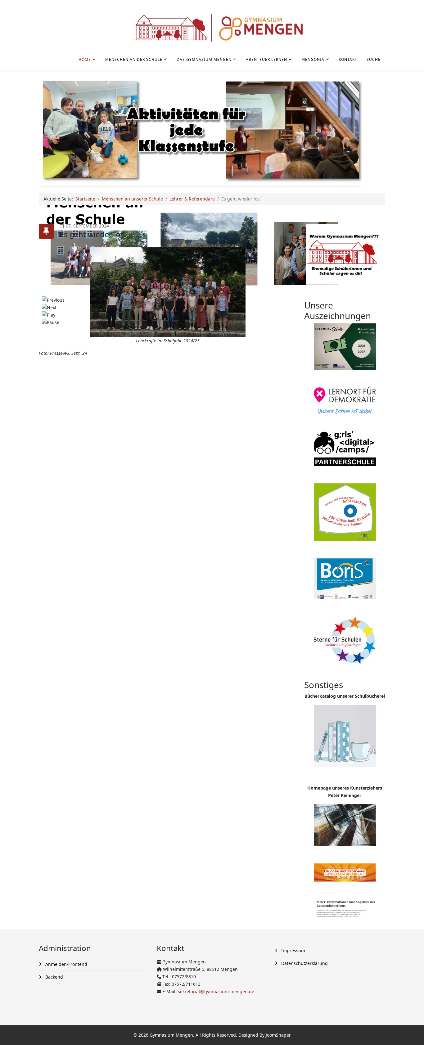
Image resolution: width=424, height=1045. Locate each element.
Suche (374, 59)
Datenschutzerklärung (304, 963)
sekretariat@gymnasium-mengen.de (216, 991)
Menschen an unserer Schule (132, 199)
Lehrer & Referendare (192, 199)
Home (85, 59)
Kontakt (348, 59)
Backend (53, 977)
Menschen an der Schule (133, 59)
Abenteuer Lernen (266, 59)
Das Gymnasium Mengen (204, 59)
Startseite (85, 199)
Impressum (292, 950)
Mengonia (312, 59)
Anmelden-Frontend (65, 964)
